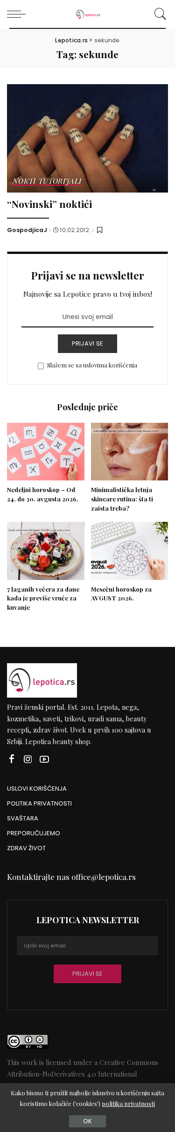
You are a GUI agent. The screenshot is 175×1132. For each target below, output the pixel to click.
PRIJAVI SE (88, 343)
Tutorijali (60, 182)
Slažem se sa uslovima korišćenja (92, 365)
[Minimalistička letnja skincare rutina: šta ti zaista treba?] (129, 451)
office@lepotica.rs (103, 877)
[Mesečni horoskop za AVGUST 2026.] (129, 550)
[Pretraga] (159, 14)
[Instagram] (28, 759)
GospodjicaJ (27, 230)
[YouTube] (44, 759)
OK (87, 1121)
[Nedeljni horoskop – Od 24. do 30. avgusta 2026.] (45, 451)
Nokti (24, 182)
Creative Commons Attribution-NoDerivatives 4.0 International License (82, 1074)
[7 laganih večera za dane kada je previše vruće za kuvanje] (45, 550)
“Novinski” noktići (49, 203)
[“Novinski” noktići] (87, 138)
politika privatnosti (128, 1103)
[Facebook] (11, 759)
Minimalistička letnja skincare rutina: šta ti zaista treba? (122, 499)
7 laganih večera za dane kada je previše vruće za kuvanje (43, 598)
